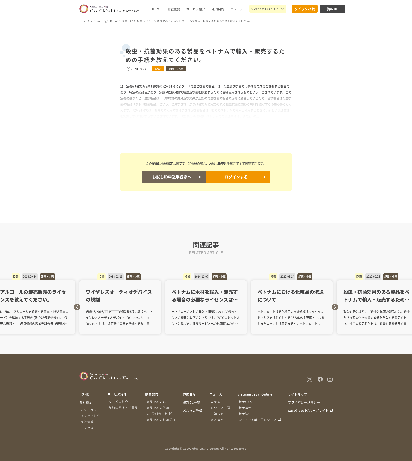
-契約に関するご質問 (123, 407)
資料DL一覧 (191, 402)
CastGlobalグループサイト (308, 410)
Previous (77, 307)
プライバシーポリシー (304, 402)
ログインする (236, 177)
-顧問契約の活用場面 (160, 419)
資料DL (332, 8)
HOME (156, 9)
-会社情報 (86, 422)
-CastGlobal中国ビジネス (257, 419)
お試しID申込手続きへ (171, 177)
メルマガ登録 (192, 410)
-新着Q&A (245, 401)
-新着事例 (245, 407)
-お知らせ (216, 413)
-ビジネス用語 (219, 407)
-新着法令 (245, 413)
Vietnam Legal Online (267, 9)
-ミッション (88, 410)
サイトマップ (297, 394)
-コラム (215, 401)
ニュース (236, 9)
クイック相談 (305, 8)
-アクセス (86, 428)
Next (335, 307)
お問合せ (189, 394)
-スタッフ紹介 (89, 416)
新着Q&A (127, 21)
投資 (139, 21)
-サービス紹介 (118, 401)
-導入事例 (216, 419)
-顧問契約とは (155, 401)
